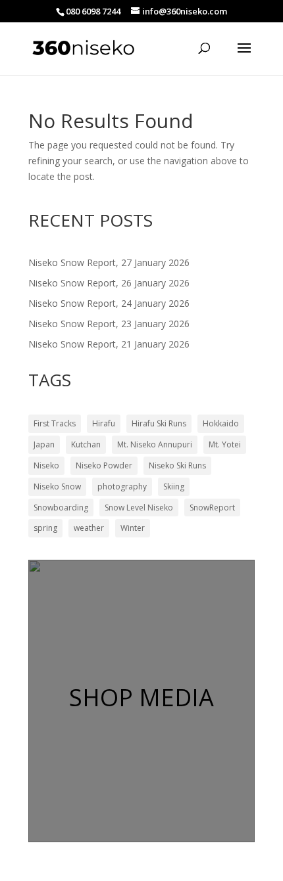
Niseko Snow (57, 486)
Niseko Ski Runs (177, 465)
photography (122, 486)
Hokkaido (221, 423)
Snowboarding (61, 507)
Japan (44, 444)
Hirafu (103, 423)
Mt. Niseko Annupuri (154, 444)
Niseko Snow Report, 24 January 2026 (109, 303)
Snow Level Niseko (139, 507)
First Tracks (55, 423)
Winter (132, 527)
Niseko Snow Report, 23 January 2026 (109, 323)
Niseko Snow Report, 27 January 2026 (109, 262)
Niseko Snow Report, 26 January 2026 (109, 283)
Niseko (46, 465)
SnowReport (212, 507)
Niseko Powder (104, 465)
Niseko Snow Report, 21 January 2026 (109, 344)
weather (89, 527)
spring (45, 527)
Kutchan (86, 444)
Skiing (173, 486)
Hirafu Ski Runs (159, 423)
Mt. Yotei (225, 444)
